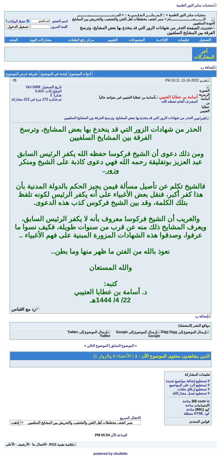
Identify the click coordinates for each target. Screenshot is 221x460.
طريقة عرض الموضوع (22, 74)
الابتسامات (202, 405)
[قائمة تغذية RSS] (62, 444)
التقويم (113, 40)
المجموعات (137, 40)
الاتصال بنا (39, 444)
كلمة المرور (59, 26)
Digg (165, 332)
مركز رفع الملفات (81, 40)
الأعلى (10, 444)
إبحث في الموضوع (54, 74)
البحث (13, 40)
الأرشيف (23, 444)
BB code (199, 401)
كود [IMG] (202, 409)
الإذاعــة (162, 40)
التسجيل (205, 40)
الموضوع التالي (97, 345)
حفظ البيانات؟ (15, 21)
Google (154, 336)
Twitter (105, 336)
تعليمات (183, 40)
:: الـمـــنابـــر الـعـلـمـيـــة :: (145, 15)
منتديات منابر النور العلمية (187, 15)
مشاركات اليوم (41, 40)
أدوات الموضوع (80, 74)
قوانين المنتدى (199, 421)
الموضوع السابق (122, 345)
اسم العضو (60, 21)
